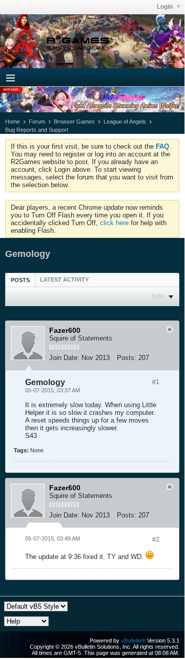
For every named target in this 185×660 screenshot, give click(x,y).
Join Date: (64, 358)
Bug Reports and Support (36, 130)
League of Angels (125, 121)
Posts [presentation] (20, 280)
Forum (37, 121)
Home (12, 121)
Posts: (126, 358)
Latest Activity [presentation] (64, 279)
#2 (155, 539)
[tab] (20, 280)
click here (114, 223)
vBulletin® (133, 640)
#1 (155, 382)
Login (165, 6)
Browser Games (74, 121)
